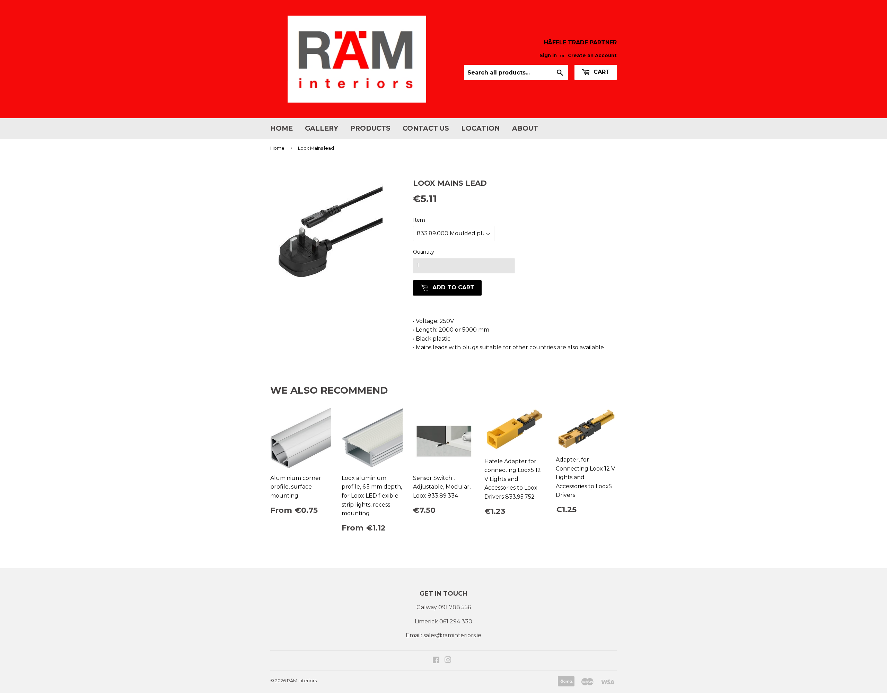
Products (370, 128)
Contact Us (426, 128)
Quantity (423, 252)
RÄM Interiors (302, 680)
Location (480, 128)
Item (419, 220)
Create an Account (592, 55)
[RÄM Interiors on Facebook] (436, 660)
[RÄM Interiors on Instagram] (448, 660)
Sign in (548, 55)
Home (281, 128)
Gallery (321, 128)
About (525, 128)
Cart (601, 72)
